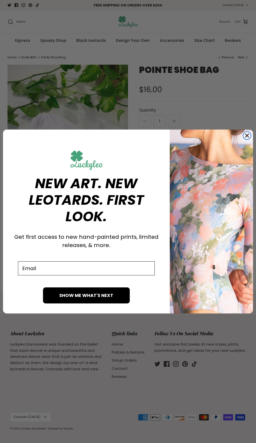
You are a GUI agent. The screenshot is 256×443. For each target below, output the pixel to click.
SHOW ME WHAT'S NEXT (86, 295)
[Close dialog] (247, 136)
